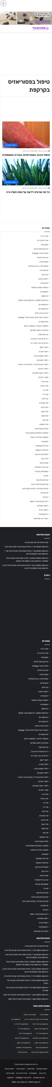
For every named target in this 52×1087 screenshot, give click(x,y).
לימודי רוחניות (43, 369)
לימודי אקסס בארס (41, 356)
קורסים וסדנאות (42, 480)
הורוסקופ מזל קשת (24, 1043)
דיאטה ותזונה (43, 279)
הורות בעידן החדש (41, 313)
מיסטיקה (44, 441)
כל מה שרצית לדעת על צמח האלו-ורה (28, 192)
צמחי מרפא (44, 463)
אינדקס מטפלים (39, 1078)
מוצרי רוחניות (43, 377)
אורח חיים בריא (42, 240)
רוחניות (45, 497)
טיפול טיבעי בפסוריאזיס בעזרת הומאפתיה (26, 155)
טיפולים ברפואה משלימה (39, 330)
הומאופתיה (44, 292)
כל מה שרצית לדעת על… (39, 339)
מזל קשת (44, 416)
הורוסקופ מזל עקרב (41, 1043)
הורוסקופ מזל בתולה (41, 1029)
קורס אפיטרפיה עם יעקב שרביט (36, 542)
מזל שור (45, 420)
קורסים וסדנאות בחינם (39, 484)
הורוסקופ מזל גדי (24, 1029)
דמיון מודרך (44, 283)
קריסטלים (44, 493)
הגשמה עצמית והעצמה (39, 287)
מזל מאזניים (43, 403)
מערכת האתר (43, 151)
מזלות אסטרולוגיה (41, 428)
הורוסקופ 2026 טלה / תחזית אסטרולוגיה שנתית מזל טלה (26, 547)
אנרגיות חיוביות (42, 257)
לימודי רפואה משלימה (40, 373)
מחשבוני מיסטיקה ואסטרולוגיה (36, 433)
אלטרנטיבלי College (40, 253)
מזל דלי (45, 394)
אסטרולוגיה (43, 262)
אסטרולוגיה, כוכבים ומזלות (38, 266)
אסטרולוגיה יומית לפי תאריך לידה (36, 1019)
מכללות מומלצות (42, 446)
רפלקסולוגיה (43, 514)
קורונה (45, 476)
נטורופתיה (31, 1069)
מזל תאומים (44, 424)
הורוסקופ (44, 296)
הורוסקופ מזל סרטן (22, 1038)
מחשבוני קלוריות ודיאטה (39, 437)
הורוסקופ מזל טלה (25, 1033)
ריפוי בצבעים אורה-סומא (39, 501)
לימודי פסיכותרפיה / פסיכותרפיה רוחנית (33, 364)
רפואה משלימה (42, 506)
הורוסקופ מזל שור (42, 1047)
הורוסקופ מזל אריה (21, 1024)
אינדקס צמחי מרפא (41, 249)
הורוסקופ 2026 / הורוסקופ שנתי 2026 (33, 300)
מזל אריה (44, 381)
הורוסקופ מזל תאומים (24, 1047)
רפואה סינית (43, 510)
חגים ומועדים (43, 322)
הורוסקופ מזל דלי (42, 1033)
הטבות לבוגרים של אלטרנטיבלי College (33, 317)
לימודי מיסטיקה (42, 360)
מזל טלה (45, 399)
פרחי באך (44, 458)
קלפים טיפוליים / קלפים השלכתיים (35, 488)
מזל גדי (45, 390)
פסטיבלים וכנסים (41, 454)
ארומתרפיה (44, 270)
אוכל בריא (44, 236)
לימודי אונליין (43, 351)
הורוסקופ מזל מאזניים (40, 1038)
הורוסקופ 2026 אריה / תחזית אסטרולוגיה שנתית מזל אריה (26, 976)
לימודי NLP (44, 347)
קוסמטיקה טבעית (41, 471)
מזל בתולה (44, 386)
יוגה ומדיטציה (43, 334)
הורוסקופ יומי (43, 304)
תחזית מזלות (22, 1052)
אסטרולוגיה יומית (30, 1015)
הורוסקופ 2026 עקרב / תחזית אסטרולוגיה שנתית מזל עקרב (25, 995)
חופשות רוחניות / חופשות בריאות (36, 326)
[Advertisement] (26, 608)
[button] (3, 3)
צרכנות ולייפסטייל (41, 467)
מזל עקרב (44, 411)
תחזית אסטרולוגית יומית (39, 1052)
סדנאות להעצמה (41, 450)
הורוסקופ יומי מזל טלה (40, 1024)
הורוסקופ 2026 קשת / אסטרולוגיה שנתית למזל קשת (28, 999)
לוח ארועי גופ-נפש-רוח (39, 343)
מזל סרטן (44, 407)
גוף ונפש (45, 274)
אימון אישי (44, 244)
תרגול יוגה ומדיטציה (41, 518)
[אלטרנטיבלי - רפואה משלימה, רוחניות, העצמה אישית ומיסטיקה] (39, 28)
